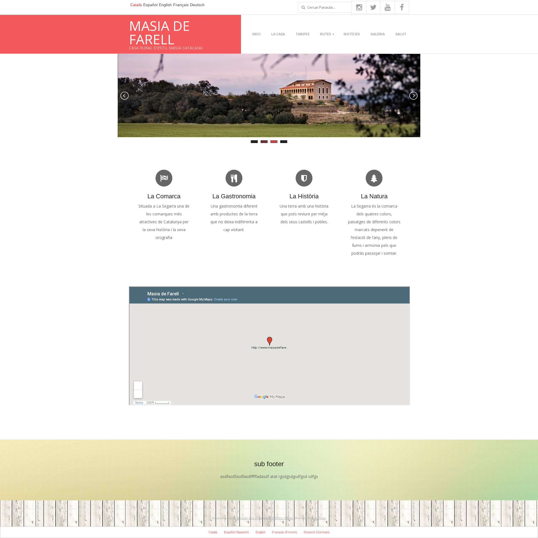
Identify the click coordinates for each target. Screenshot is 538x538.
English (165, 5)
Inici (256, 34)
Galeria (377, 34)
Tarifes (302, 34)
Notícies (352, 34)
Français (181, 5)
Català (136, 5)
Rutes (325, 34)
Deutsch (197, 5)
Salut (400, 34)
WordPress (318, 518)
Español (150, 5)
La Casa (278, 34)
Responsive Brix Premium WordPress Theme (263, 518)
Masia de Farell (159, 32)
